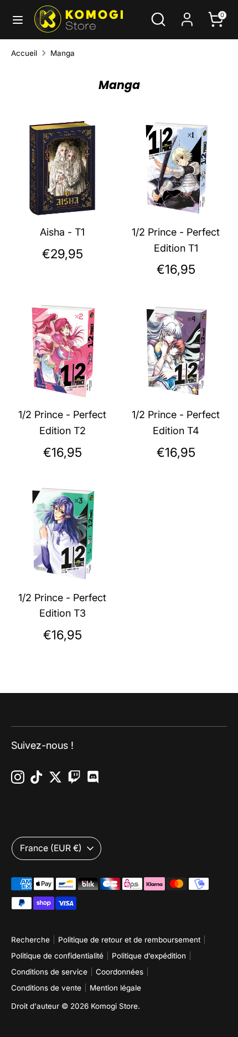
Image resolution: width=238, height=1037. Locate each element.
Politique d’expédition (149, 955)
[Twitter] (55, 777)
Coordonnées (119, 971)
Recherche (30, 939)
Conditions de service (49, 971)
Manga (62, 53)
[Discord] (93, 777)
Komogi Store (114, 1006)
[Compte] (187, 16)
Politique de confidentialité (57, 955)
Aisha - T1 (62, 232)
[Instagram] (17, 777)
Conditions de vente (46, 987)
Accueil (24, 53)
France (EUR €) (51, 848)
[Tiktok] (36, 777)
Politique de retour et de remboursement (129, 939)
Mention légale (115, 987)
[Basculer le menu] (18, 19)
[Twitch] (74, 777)
